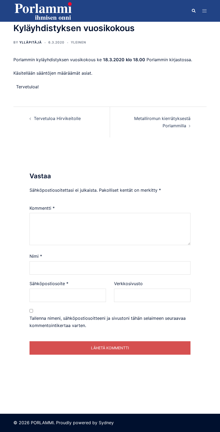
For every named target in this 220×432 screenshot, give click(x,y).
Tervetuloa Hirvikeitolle (57, 118)
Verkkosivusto (128, 283)
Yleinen (78, 42)
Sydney (106, 422)
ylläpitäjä (30, 42)
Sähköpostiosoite (49, 283)
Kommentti (42, 208)
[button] (193, 11)
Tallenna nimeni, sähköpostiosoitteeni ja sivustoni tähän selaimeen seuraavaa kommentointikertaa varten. (108, 321)
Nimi (36, 256)
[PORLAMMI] (42, 10)
